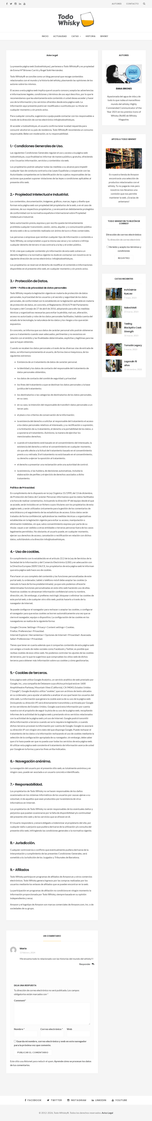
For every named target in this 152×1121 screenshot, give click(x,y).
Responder (84, 964)
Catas (75, 36)
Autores (116, 3)
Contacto (132, 3)
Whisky (104, 36)
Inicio (45, 36)
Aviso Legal (107, 1112)
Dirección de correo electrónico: (124, 234)
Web (69, 1029)
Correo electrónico (51, 1029)
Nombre (19, 1029)
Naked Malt (130, 307)
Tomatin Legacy (133, 345)
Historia (90, 36)
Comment (20, 1000)
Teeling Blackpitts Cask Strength (132, 327)
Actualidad (60, 36)
